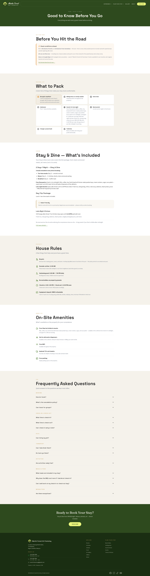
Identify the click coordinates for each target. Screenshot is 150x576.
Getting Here (108, 545)
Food (87, 550)
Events (107, 550)
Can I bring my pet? (42, 438)
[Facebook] (110, 573)
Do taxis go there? (42, 453)
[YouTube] (121, 573)
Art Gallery (88, 552)
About (133, 4)
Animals (88, 548)
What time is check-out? (44, 423)
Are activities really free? (44, 463)
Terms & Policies (109, 552)
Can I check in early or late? (45, 428)
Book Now (141, 4)
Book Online (108, 543)
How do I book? (41, 397)
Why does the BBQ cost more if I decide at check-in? (53, 478)
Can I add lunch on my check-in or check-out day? (52, 483)
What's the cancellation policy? (46, 402)
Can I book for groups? (43, 407)
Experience (107, 4)
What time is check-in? (43, 417)
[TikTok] (117, 573)
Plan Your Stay (117, 4)
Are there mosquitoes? (43, 493)
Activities (88, 545)
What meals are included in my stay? (48, 473)
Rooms (88, 543)
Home (69, 11)
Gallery (127, 4)
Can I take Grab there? (43, 448)
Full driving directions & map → (46, 62)
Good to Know (108, 548)
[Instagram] (114, 573)
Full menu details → (42, 225)
